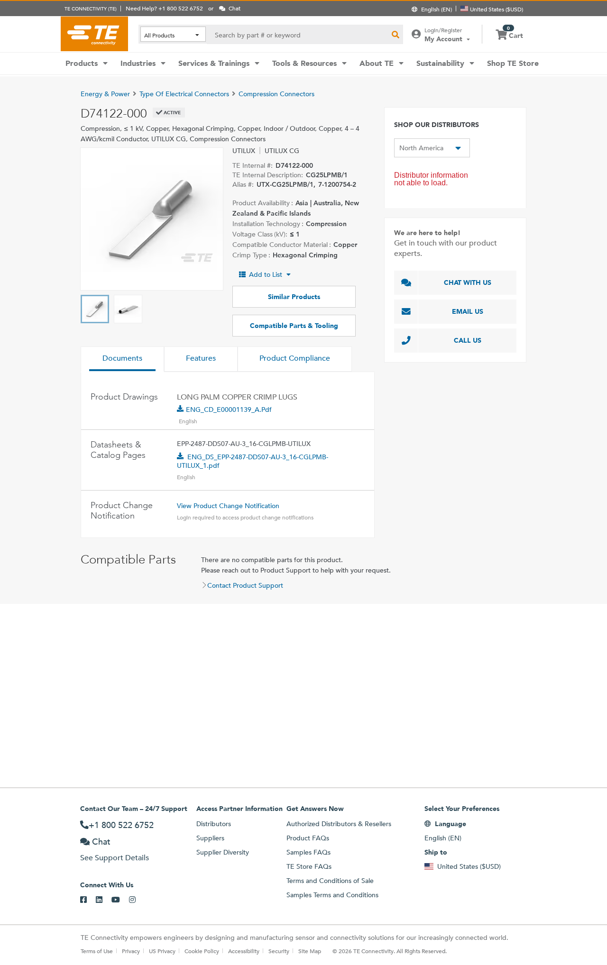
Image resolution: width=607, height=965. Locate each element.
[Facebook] (88, 900)
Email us (467, 311)
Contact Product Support (245, 585)
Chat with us (467, 282)
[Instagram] (137, 900)
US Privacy (162, 951)
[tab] (122, 359)
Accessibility (243, 951)
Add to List (265, 274)
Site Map (309, 951)
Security (278, 951)
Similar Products (294, 296)
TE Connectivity (94, 33)
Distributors (213, 823)
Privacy (131, 951)
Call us (467, 340)
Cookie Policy (201, 951)
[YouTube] (120, 900)
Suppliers (210, 838)
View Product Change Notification (228, 505)
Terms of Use (97, 951)
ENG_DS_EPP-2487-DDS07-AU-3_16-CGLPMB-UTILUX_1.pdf (252, 461)
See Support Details (114, 858)
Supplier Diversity (222, 852)
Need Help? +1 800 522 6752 (164, 8)
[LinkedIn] (103, 900)
